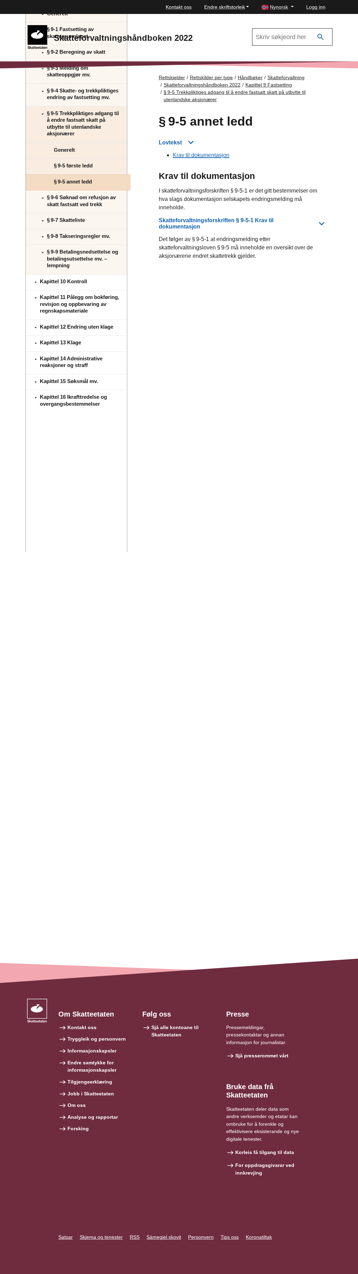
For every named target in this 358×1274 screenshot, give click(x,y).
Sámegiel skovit (163, 1237)
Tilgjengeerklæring (89, 1082)
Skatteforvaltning (286, 77)
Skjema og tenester (101, 1237)
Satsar (65, 1237)
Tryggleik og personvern (96, 1039)
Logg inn (315, 7)
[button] (278, 7)
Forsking (78, 1128)
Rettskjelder (172, 77)
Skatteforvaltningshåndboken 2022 (202, 85)
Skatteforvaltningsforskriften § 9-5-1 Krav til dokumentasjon (216, 223)
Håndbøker (250, 77)
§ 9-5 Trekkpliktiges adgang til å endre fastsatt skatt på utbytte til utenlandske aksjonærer (235, 95)
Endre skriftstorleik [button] (224, 7)
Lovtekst (170, 142)
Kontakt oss (179, 7)
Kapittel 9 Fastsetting (268, 85)
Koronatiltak (259, 1237)
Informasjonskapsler (91, 1051)
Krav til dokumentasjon (201, 155)
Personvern (201, 1237)
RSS (134, 1237)
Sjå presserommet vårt (261, 1055)
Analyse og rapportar (92, 1117)
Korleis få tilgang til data (264, 1152)
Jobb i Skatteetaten (90, 1093)
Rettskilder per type (211, 77)
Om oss (76, 1105)
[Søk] (320, 37)
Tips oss (230, 1237)
